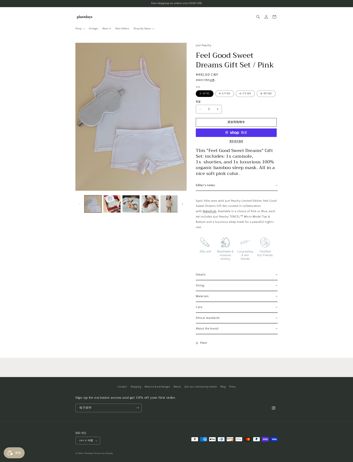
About (177, 386)
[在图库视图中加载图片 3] (131, 203)
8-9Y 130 (266, 93)
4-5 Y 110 (224, 93)
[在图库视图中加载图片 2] (111, 203)
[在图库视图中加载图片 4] (149, 203)
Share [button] (203, 342)
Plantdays (89, 453)
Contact (122, 386)
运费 (212, 80)
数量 (198, 101)
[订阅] (137, 407)
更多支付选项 (236, 141)
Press (232, 386)
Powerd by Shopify (103, 453)
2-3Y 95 (205, 93)
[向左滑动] (79, 204)
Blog (223, 386)
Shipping (136, 386)
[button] (80, 28)
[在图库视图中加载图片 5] (169, 203)
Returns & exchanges (157, 386)
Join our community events (201, 386)
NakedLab (209, 211)
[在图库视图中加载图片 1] (92, 203)
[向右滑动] (183, 204)
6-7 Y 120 (245, 93)
